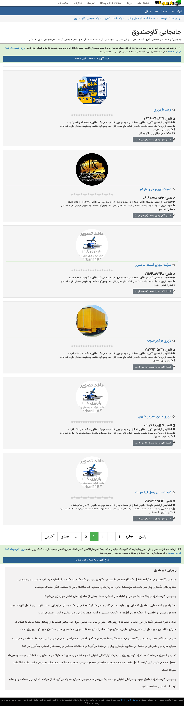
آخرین (49, 536)
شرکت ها (177, 11)
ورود (129, 3)
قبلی (129, 536)
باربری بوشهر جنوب (159, 341)
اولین (143, 536)
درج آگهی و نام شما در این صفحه (92, 59)
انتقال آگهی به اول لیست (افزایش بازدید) (153, 140)
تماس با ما (63, 3)
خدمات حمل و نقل (156, 11)
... (76, 536)
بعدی (65, 536)
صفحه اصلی (143, 3)
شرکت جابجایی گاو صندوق (87, 18)
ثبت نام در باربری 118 (110, 3)
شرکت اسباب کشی (114, 18)
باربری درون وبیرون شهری (154, 416)
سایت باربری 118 (129, 700)
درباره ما (77, 3)
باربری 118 (176, 18)
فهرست (91, 3)
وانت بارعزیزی (162, 110)
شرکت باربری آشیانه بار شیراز (153, 265)
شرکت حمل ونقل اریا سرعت (153, 492)
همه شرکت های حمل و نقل (141, 18)
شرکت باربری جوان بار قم (155, 189)
